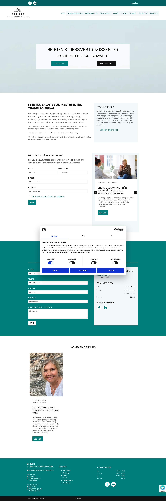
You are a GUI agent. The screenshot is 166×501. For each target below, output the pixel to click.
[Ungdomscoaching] (116, 167)
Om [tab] (112, 236)
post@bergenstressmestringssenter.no (40, 470)
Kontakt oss (66, 483)
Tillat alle (111, 270)
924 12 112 (32, 476)
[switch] (72, 262)
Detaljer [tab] (83, 236)
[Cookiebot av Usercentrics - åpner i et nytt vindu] (115, 229)
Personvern (78, 498)
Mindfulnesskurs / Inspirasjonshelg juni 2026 (45, 410)
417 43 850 (32, 486)
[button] (59, 63)
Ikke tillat (55, 270)
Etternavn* (63, 169)
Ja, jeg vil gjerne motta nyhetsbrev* (48, 197)
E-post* (31, 178)
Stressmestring (74, 13)
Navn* (31, 169)
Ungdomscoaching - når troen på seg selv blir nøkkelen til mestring (112, 191)
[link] (75, 13)
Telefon (31, 279)
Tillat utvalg (83, 270)
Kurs (124, 13)
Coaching (104, 13)
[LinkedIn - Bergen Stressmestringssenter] (34, 3)
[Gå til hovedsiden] (18, 13)
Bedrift (133, 13)
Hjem (63, 13)
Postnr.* (32, 187)
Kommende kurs (68, 480)
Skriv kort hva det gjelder (40, 307)
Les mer (103, 213)
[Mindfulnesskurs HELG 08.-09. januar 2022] (46, 374)
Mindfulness (90, 13)
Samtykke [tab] (54, 236)
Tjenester (143, 13)
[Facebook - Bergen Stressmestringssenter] (30, 3)
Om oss (153, 13)
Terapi (115, 13)
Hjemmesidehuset (39, 498)
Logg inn (134, 3)
